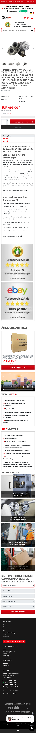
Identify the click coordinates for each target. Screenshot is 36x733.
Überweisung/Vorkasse (9, 652)
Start (4, 625)
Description (7, 136)
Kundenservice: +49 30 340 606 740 (18, 6)
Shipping (10, 114)
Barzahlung (6, 656)
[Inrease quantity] (7, 120)
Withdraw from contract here (14, 641)
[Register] (28, 13)
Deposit (5, 141)
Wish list (18, 127)
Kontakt (5, 635)
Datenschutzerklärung (9, 633)
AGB (4, 631)
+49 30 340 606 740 (10, 681)
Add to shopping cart (21, 122)
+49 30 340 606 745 (10, 685)
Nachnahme (6, 654)
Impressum (6, 637)
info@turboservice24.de (11, 8)
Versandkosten (7, 629)
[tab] (18, 135)
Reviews (6, 138)
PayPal (4, 650)
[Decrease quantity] (7, 123)
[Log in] (25, 13)
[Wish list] (23, 13)
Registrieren (6, 666)
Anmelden (5, 664)
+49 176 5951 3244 (27, 8)
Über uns (5, 627)
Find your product (18, 612)
